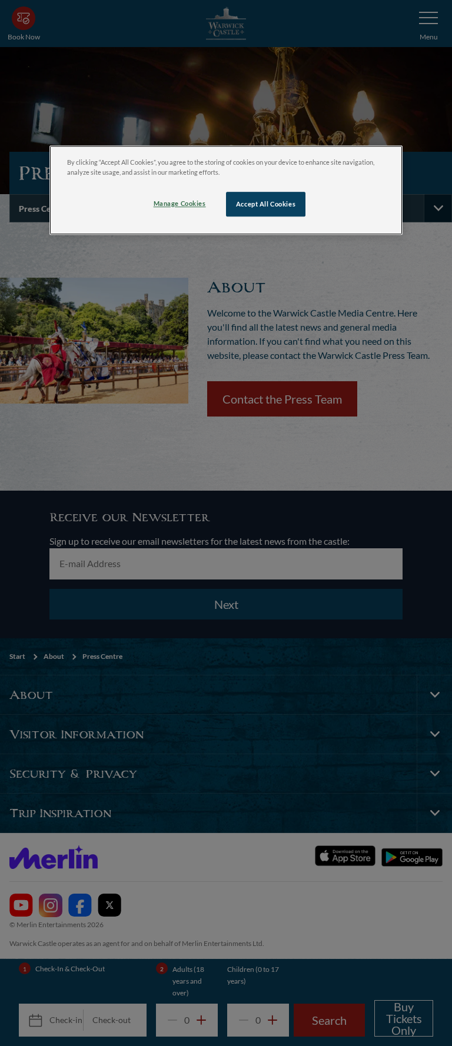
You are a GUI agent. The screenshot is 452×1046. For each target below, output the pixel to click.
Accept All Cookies (265, 204)
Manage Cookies (180, 203)
